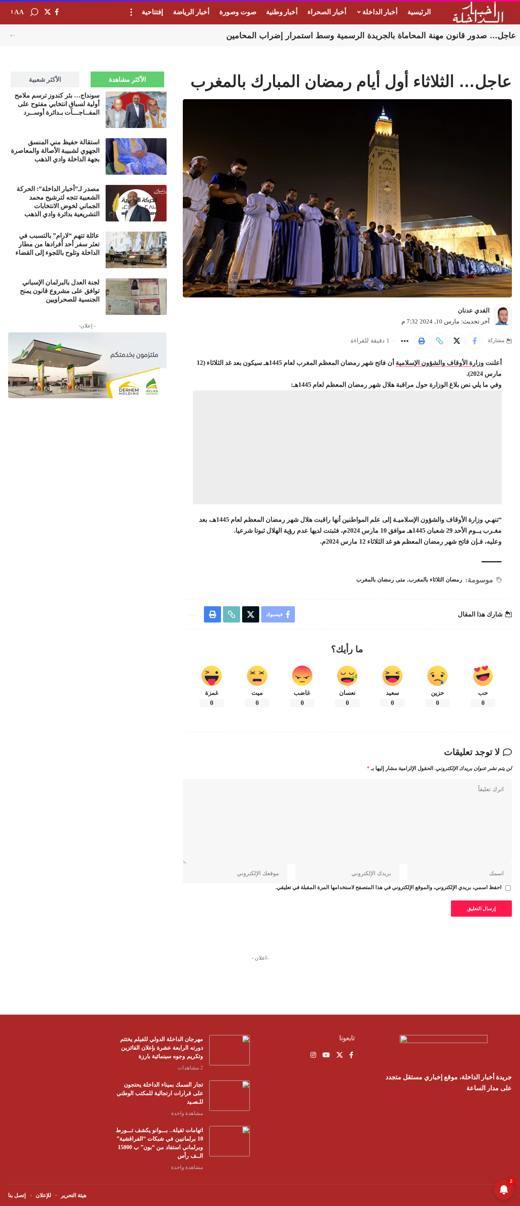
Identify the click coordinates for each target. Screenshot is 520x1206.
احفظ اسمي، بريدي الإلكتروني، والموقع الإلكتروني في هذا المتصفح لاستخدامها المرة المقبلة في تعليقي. (388, 887)
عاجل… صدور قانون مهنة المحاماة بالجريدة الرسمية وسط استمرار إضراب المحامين (371, 35)
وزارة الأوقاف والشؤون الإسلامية (440, 362)
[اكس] (47, 12)
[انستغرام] (313, 1055)
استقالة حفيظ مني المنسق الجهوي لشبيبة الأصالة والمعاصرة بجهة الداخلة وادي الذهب (55, 151)
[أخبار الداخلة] (478, 12)
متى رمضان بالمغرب (380, 580)
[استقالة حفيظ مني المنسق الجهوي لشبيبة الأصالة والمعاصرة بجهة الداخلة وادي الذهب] (136, 156)
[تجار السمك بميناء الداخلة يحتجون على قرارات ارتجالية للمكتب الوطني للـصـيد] (229, 1095)
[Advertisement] (87, 621)
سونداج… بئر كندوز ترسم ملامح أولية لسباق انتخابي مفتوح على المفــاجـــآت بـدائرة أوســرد (57, 104)
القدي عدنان (474, 310)
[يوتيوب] (326, 1055)
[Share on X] (457, 341)
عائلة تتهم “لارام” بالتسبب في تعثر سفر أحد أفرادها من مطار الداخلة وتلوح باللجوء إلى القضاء (57, 244)
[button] (131, 12)
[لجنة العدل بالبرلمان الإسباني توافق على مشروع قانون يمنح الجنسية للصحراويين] (136, 296)
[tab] (127, 79)
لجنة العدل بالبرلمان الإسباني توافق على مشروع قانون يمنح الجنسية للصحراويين (60, 291)
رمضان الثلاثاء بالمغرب (435, 580)
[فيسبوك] (57, 12)
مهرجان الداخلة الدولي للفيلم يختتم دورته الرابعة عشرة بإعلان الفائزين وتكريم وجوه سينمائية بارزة (161, 1047)
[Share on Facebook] (474, 341)
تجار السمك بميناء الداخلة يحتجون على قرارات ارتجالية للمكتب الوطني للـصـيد (160, 1093)
